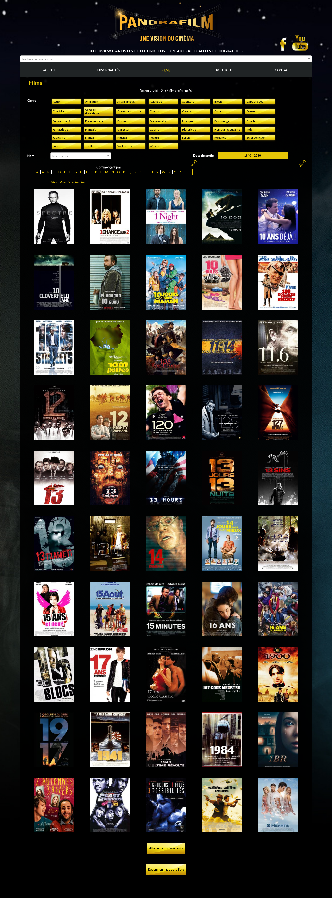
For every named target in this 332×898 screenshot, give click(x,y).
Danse (251, 111)
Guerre (154, 129)
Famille (251, 121)
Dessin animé (61, 121)
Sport (56, 145)
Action (57, 101)
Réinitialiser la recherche (67, 182)
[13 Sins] (278, 503)
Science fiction (256, 137)
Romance (220, 137)
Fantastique (60, 129)
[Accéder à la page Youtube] (301, 43)
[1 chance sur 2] (110, 242)
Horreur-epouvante (227, 129)
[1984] (222, 765)
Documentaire (94, 121)
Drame (121, 121)
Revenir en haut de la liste (166, 869)
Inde (250, 129)
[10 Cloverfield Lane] (54, 308)
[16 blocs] (54, 700)
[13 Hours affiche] (166, 503)
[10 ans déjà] (278, 242)
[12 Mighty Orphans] (110, 438)
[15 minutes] (166, 634)
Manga (89, 137)
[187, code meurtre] (222, 700)
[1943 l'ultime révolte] (166, 765)
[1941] (110, 765)
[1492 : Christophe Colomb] (278, 569)
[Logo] (166, 47)
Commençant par (108, 167)
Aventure (188, 101)
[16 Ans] (222, 634)
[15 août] (110, 634)
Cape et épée (255, 101)
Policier (187, 137)
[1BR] (278, 765)
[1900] (278, 700)
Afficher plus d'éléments (166, 848)
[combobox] (166, 58)
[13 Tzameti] (54, 569)
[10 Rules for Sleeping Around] (222, 308)
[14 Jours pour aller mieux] (222, 569)
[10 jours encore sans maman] (166, 308)
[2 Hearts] (278, 830)
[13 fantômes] (110, 503)
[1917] (54, 765)
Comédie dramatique (92, 111)
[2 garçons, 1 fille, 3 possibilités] (166, 830)
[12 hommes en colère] (54, 438)
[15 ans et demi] (54, 634)
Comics (187, 111)
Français (90, 129)
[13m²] (110, 569)
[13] (54, 503)
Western (155, 145)
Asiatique (156, 101)
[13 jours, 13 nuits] (222, 503)
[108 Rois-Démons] (166, 373)
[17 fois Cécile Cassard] (166, 700)
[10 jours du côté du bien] (110, 308)
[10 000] (222, 242)
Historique (189, 129)
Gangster (123, 129)
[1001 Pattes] (110, 373)
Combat (154, 111)
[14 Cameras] (166, 569)
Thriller (90, 145)
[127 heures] (278, 438)
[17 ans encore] (110, 700)
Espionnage (221, 121)
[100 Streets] (54, 373)
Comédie (58, 111)
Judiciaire (59, 137)
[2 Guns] (222, 830)
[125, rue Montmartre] (222, 438)
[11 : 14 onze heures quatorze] (222, 373)
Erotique (187, 121)
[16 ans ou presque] (278, 634)
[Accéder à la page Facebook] (284, 43)
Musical (122, 137)
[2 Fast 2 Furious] (110, 830)
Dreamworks (158, 121)
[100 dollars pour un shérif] (278, 308)
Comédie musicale (129, 111)
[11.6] (278, 373)
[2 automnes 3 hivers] (54, 830)
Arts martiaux (126, 101)
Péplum (154, 137)
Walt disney (124, 145)
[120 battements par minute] (166, 438)
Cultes (218, 111)
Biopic (218, 101)
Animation (91, 101)
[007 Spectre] (54, 242)
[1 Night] (166, 242)
